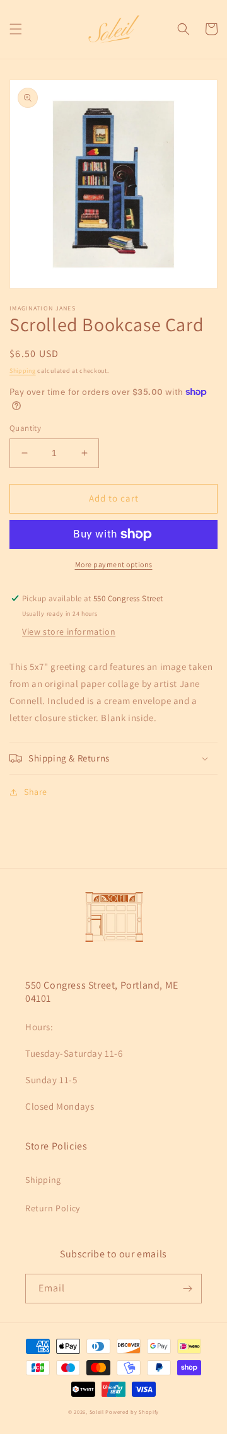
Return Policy (52, 1208)
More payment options (114, 564)
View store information (68, 631)
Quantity (25, 428)
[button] (16, 29)
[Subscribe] (187, 1288)
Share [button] (35, 791)
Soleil (97, 1411)
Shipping (22, 371)
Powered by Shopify (132, 1411)
